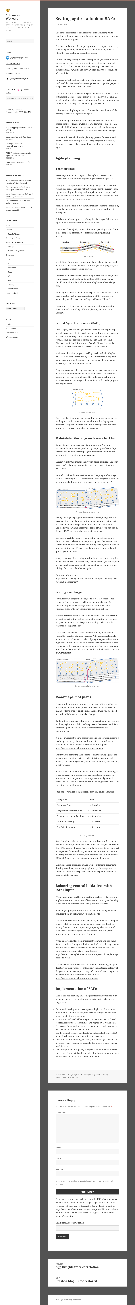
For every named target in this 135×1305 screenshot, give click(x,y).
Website (59, 1169)
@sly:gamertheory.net (19, 79)
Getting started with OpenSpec (18, 137)
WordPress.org (12, 337)
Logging (11, 284)
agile (72, 1077)
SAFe (76, 1077)
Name (59, 1147)
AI (8, 263)
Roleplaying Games (13, 238)
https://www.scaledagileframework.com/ (80, 329)
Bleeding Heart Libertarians (17, 68)
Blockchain (12, 268)
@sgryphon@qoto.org (19, 58)
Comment (61, 1112)
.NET (9, 259)
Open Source (13, 289)
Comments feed (12, 333)
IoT (9, 276)
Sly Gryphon (11, 180)
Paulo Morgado (12, 187)
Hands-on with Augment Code (18, 162)
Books (8, 225)
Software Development (15, 242)
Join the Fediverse (13, 63)
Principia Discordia (13, 73)
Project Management (16, 251)
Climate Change (14, 234)
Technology (10, 255)
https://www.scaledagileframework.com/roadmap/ (79, 748)
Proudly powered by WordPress (68, 1300)
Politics (9, 230)
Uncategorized (12, 293)
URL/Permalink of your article (70, 1222)
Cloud (10, 272)
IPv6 (9, 280)
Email (59, 1158)
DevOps (11, 246)
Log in (8, 324)
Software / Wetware (13, 16)
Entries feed (11, 328)
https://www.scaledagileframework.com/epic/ (77, 978)
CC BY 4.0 (22, 112)
